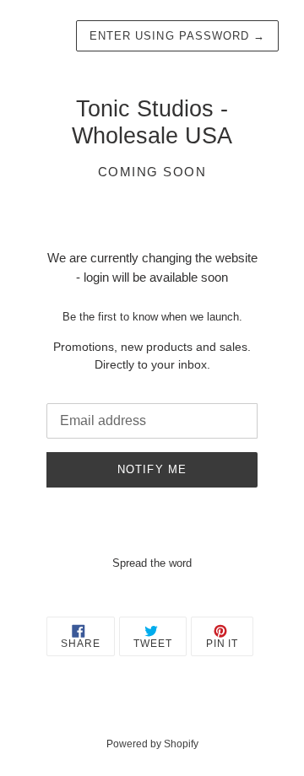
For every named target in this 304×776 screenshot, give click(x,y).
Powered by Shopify (152, 744)
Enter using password (177, 36)
